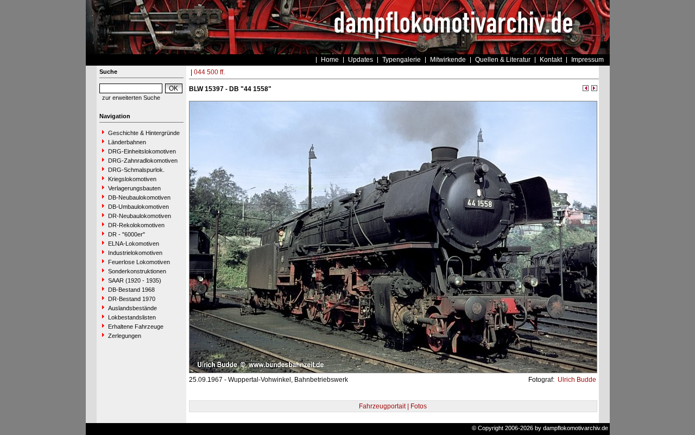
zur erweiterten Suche (131, 97)
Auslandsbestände (132, 308)
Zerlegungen (124, 335)
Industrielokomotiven (135, 253)
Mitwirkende (448, 59)
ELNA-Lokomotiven (133, 243)
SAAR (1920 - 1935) (134, 280)
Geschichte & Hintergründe (144, 133)
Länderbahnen (127, 142)
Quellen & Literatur (502, 59)
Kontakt (551, 59)
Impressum (587, 59)
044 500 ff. (209, 72)
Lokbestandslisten (132, 317)
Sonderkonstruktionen (137, 271)
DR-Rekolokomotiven (136, 225)
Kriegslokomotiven (132, 179)
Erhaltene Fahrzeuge (135, 326)
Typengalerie (401, 59)
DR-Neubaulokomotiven (139, 216)
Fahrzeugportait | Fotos (393, 406)
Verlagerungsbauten (134, 188)
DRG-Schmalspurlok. (136, 170)
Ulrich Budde (576, 379)
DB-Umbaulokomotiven (138, 206)
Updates (360, 59)
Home (330, 59)
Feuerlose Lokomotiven (139, 262)
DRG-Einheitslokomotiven (142, 151)
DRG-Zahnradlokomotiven (143, 160)
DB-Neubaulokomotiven (139, 197)
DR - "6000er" (126, 234)
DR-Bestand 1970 (131, 299)
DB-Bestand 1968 (131, 289)
